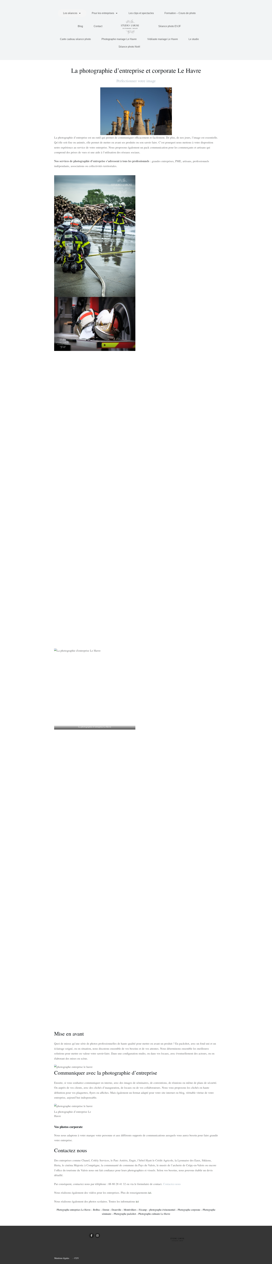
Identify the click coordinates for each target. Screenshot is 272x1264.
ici (149, 1192)
